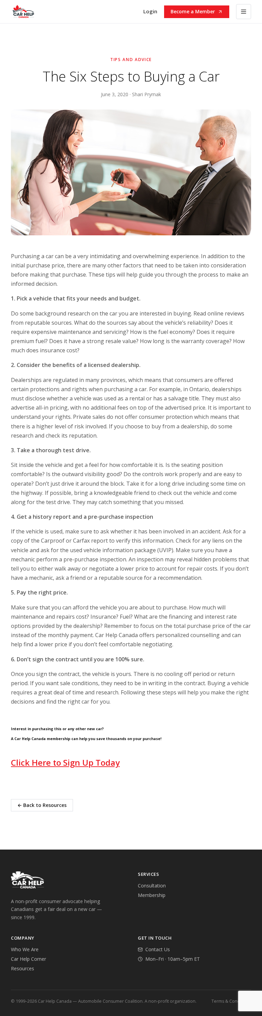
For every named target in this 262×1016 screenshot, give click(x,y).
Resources (22, 968)
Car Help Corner (28, 959)
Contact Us (157, 949)
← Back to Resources (42, 805)
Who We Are (25, 949)
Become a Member (193, 11)
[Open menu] (243, 11)
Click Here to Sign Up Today (65, 762)
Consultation (152, 885)
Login (150, 11)
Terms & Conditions (231, 1001)
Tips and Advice (131, 59)
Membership (151, 895)
